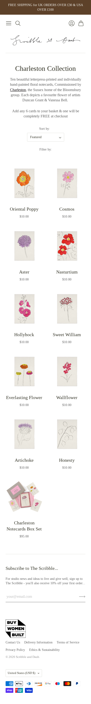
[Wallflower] (66, 371)
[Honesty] (66, 434)
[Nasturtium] (66, 246)
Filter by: (45, 149)
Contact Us (13, 642)
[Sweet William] (66, 308)
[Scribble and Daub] (45, 40)
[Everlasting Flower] (24, 371)
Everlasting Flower (24, 397)
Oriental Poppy (24, 209)
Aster (24, 271)
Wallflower (66, 397)
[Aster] (24, 246)
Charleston (18, 90)
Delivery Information (38, 642)
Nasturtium (67, 271)
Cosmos (66, 209)
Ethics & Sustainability (44, 650)
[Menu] (9, 23)
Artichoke (24, 460)
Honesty (67, 460)
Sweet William (67, 334)
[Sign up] (82, 596)
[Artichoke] (24, 434)
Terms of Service (68, 642)
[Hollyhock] (24, 308)
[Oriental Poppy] (24, 183)
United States (21, 673)
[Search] (18, 23)
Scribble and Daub (27, 657)
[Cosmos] (66, 183)
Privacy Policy (15, 650)
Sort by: (44, 128)
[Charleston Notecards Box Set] (24, 497)
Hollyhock (24, 334)
